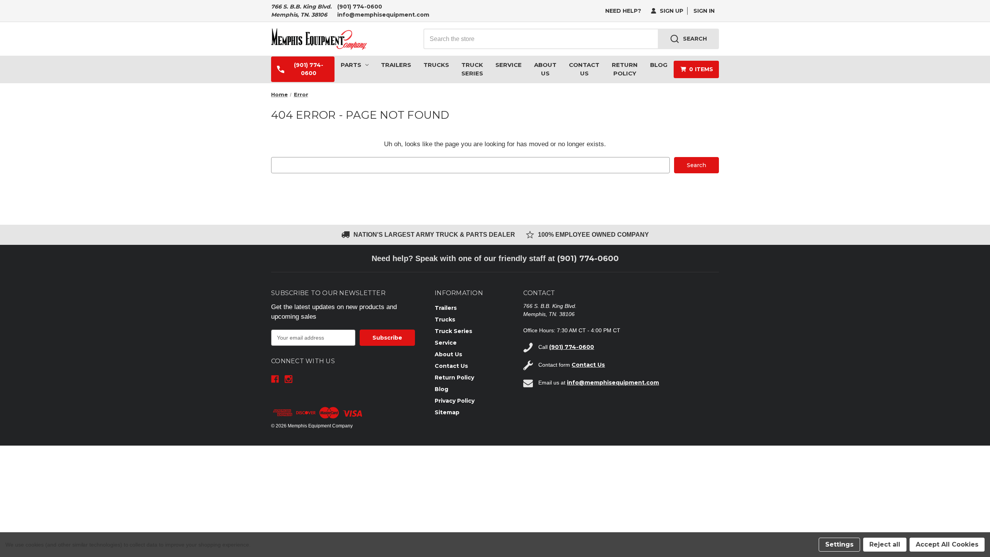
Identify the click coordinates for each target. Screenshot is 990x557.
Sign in (704, 10)
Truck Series (472, 69)
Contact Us (584, 69)
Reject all (884, 544)
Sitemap (447, 412)
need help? (623, 10)
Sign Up (670, 10)
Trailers (396, 64)
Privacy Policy (455, 400)
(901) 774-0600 (359, 6)
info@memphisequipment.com (383, 14)
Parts (351, 64)
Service (508, 64)
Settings (839, 544)
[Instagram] (288, 379)
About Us (545, 69)
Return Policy (625, 69)
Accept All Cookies (947, 544)
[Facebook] (275, 379)
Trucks (436, 64)
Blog (658, 64)
